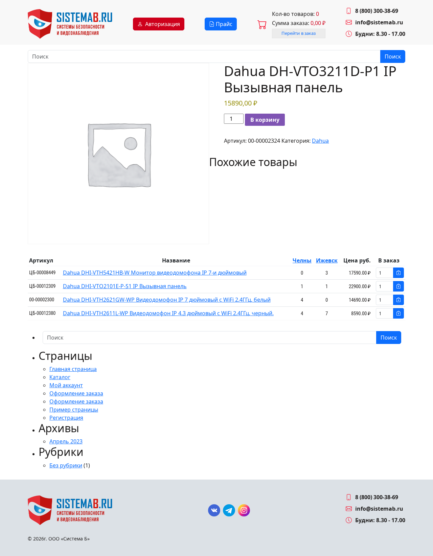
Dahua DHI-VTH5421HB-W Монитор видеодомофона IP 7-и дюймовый (155, 272)
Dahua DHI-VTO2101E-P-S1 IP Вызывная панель (125, 286)
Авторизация (162, 24)
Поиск (393, 56)
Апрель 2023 (66, 441)
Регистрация (66, 417)
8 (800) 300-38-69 (376, 11)
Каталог (59, 377)
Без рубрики (65, 465)
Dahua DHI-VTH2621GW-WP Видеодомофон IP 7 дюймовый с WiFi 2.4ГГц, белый (167, 299)
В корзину (264, 119)
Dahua (320, 140)
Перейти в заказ (298, 33)
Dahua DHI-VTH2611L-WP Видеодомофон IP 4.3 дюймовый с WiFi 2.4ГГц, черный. (168, 313)
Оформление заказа (76, 393)
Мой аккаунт (66, 385)
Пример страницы (73, 409)
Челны (302, 260)
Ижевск (327, 260)
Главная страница (73, 369)
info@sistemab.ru (379, 22)
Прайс (223, 24)
